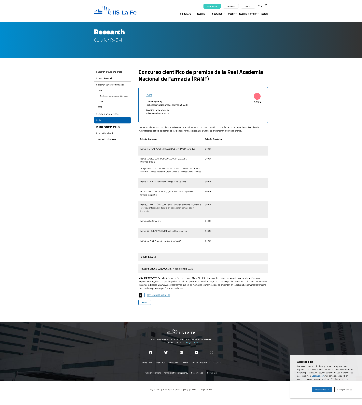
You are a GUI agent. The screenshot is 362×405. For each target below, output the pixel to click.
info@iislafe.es (192, 342)
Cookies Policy (318, 375)
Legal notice (155, 389)
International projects (107, 139)
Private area (212, 372)
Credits (193, 389)
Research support (248, 13)
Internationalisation (105, 133)
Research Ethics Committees (110, 84)
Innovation (217, 13)
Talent (231, 13)
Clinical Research (104, 78)
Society (264, 13)
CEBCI (100, 101)
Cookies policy (182, 389)
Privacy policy (168, 389)
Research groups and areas (109, 71)
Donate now (212, 6)
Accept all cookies (322, 389)
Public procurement (153, 372)
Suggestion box (197, 372)
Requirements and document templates (114, 96)
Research (201, 13)
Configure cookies (344, 389)
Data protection (205, 389)
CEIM (100, 90)
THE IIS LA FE (185, 13)
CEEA (100, 107)
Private (149, 94)
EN (259, 6)
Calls (98, 120)
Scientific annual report (107, 114)
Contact (248, 6)
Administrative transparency (176, 372)
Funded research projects (108, 126)
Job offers (231, 6)
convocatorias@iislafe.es (158, 295)
